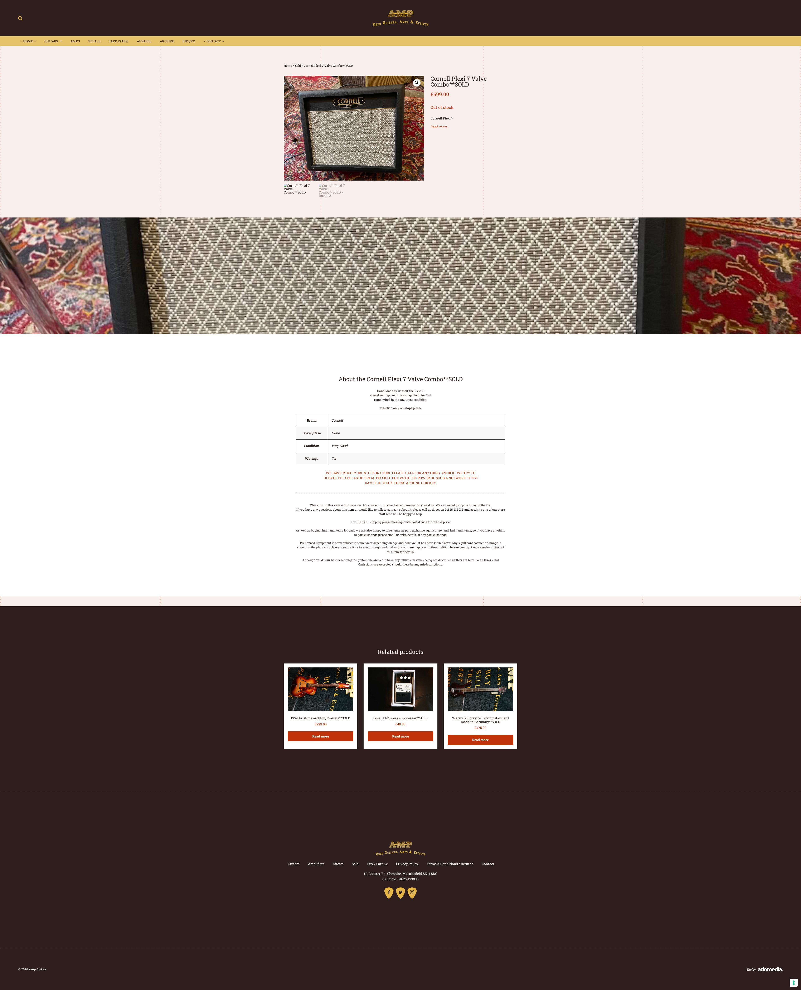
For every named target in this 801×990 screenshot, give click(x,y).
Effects (338, 864)
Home (288, 66)
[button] (20, 18)
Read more (439, 126)
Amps (75, 41)
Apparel (144, 41)
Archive (167, 41)
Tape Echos (119, 41)
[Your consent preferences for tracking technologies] (794, 983)
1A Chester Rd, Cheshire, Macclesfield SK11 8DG (400, 873)
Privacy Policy (407, 864)
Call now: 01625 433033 (400, 879)
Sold (298, 66)
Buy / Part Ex (377, 864)
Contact (488, 864)
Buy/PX (189, 41)
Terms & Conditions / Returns (450, 864)
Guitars (51, 41)
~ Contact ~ (213, 41)
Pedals (94, 41)
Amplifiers (316, 864)
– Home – (28, 41)
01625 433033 (454, 509)
